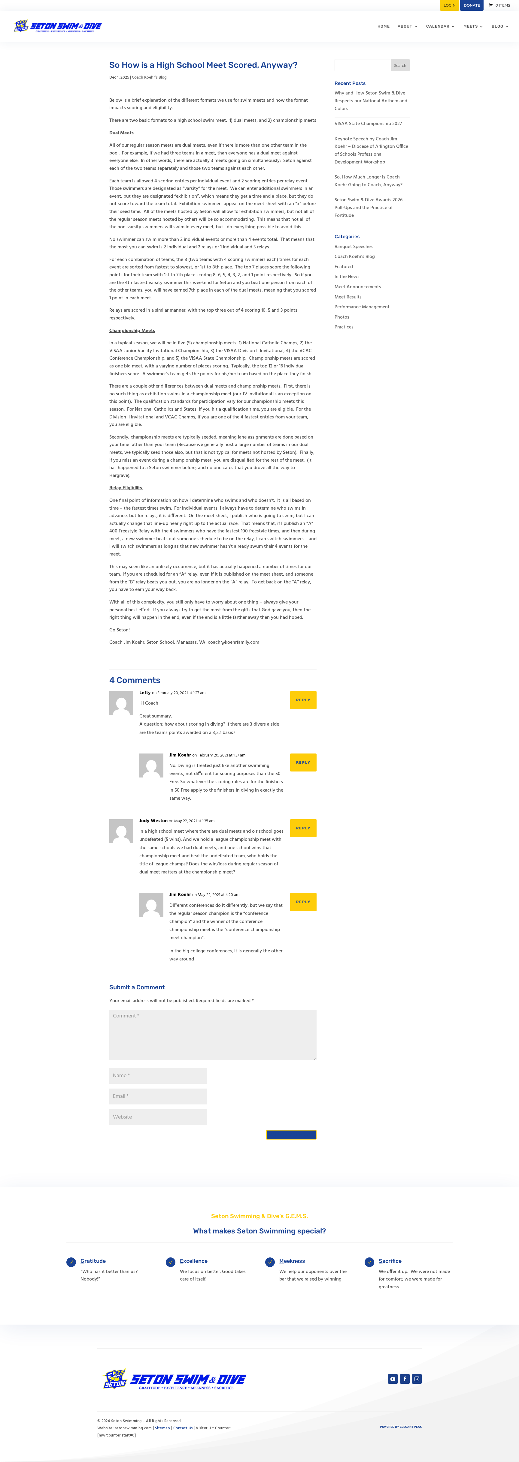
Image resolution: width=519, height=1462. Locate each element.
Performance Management (362, 307)
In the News (347, 277)
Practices (344, 327)
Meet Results (348, 297)
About (405, 26)
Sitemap (162, 1428)
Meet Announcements (358, 287)
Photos (342, 317)
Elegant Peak (411, 1427)
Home (384, 26)
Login (450, 5)
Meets (470, 26)
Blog (497, 26)
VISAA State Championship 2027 (368, 124)
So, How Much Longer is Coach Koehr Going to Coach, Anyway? (368, 181)
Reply (303, 700)
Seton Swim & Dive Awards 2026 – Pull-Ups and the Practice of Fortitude (370, 207)
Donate (472, 5)
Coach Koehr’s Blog (149, 77)
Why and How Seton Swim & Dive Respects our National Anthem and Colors (371, 100)
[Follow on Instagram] (417, 1379)
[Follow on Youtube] (393, 1379)
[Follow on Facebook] (405, 1379)
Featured (344, 267)
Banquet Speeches (354, 247)
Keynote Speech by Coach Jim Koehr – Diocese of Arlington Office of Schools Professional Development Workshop (371, 150)
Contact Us (183, 1428)
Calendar (438, 26)
